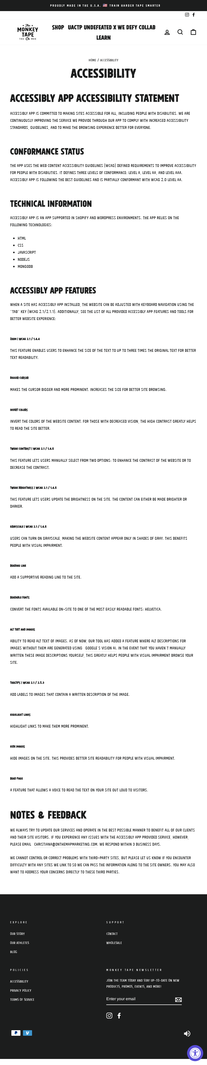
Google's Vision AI (100, 647)
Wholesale (114, 942)
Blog (13, 951)
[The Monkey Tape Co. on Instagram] (109, 1016)
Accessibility (19, 981)
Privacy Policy (20, 990)
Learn (103, 37)
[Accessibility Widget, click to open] (195, 1053)
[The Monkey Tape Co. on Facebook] (119, 1016)
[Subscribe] (178, 999)
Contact (112, 933)
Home (92, 60)
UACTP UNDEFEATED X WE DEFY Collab (111, 27)
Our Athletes (19, 942)
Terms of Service (22, 999)
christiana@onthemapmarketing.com (65, 844)
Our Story (17, 933)
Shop (58, 27)
